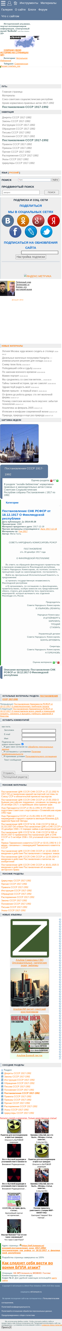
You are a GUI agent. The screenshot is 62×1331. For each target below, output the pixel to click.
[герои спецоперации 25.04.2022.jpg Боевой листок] (29, 1052)
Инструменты (29, 3)
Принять (5, 1327)
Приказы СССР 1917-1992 (17, 148)
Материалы (48, 3)
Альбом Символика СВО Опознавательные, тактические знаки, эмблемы (29, 963)
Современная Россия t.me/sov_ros (14, 64)
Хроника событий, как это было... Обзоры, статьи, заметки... (41, 1137)
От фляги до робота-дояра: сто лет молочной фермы (27, 396)
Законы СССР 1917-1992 (16, 121)
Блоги (32, 9)
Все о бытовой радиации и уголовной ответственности (14, 1160)
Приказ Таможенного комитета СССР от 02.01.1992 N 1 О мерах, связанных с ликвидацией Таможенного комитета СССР (30, 845)
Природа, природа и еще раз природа (27, 415)
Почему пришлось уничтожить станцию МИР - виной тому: (42, 1210)
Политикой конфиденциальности (16, 1307)
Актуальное (22, 58)
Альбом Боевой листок (29, 1055)
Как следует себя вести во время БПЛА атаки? (27, 1265)
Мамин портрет (15, 375)
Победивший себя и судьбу (21, 368)
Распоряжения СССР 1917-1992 (20, 155)
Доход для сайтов (17, 300)
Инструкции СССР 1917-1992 (18, 125)
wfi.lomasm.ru (36, 1292)
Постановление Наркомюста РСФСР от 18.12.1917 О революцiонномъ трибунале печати (26, 705)
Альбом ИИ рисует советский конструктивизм (29, 1010)
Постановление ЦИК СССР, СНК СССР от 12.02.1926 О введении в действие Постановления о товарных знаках (30, 852)
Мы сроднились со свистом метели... (26, 379)
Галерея (6, 9)
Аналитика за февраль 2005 (22, 407)
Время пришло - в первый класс (24, 390)
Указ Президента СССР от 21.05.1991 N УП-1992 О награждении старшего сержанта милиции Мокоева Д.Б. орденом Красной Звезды (30, 818)
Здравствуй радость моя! (20, 387)
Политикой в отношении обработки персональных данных (27, 1311)
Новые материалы (12, 346)
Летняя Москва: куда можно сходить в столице (30, 352)
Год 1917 (23, 531)
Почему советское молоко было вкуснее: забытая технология (30, 402)
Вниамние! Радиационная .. (14, 1164)
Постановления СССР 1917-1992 (25, 140)
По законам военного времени (23, 372)
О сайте (20, 9)
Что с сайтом (10, 16)
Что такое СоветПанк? (14, 1240)
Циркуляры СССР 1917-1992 (18, 163)
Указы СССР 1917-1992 (15, 159)
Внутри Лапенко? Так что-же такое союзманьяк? (14, 1236)
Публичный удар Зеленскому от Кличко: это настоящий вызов (24, 285)
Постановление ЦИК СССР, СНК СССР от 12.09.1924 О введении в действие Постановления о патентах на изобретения (30, 859)
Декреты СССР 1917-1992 (16, 117)
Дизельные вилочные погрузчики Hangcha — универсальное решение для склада (27, 359)
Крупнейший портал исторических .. (14, 1214)
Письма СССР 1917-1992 (16, 132)
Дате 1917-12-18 (48, 529)
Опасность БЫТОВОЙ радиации (14, 1141)
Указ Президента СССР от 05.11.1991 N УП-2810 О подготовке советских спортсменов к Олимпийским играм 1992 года (31, 810)
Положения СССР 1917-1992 (18, 136)
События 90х (41, 1142)
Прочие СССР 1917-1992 (16, 151)
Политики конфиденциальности (21, 752)
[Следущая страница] (60, 988)
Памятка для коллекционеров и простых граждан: (14, 1136)
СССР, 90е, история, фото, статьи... (14, 1209)
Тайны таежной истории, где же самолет (29, 383)
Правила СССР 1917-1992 (17, 144)
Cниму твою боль (16, 364)
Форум (42, 9)
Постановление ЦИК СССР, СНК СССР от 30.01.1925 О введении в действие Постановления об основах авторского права (30, 867)
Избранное (5, 60)
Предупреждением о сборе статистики (18, 1315)
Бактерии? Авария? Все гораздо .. (41, 1216)
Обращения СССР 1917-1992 (18, 128)
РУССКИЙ (14, 173)
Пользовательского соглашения (41, 756)
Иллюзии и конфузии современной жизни (29, 411)
